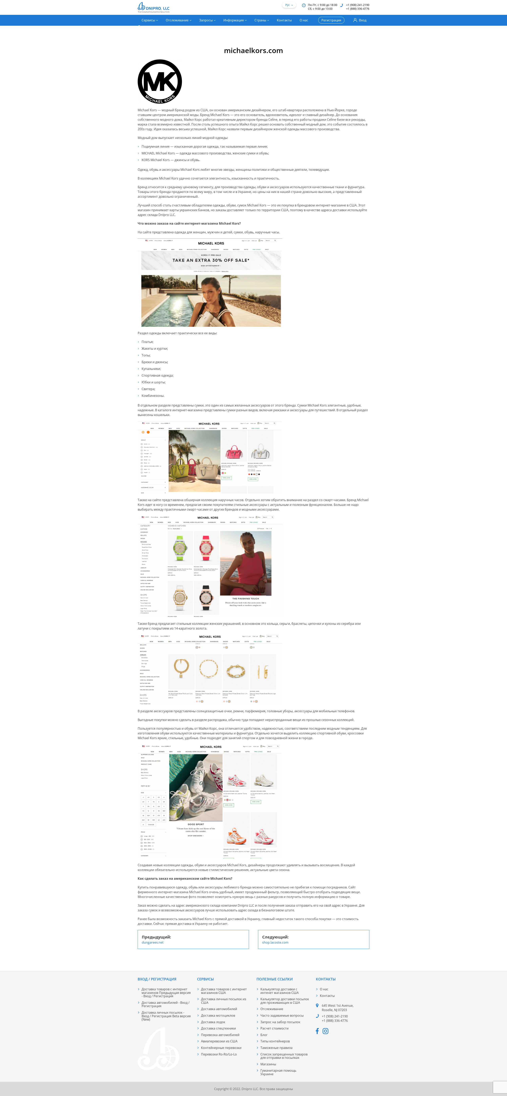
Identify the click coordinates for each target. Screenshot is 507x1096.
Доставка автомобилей (219, 1009)
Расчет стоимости (274, 1028)
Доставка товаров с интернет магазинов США (224, 991)
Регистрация (331, 20)
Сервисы (148, 20)
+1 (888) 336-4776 (357, 8)
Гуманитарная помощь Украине (278, 1072)
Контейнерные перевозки (221, 1048)
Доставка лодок (213, 1022)
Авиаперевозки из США (219, 1041)
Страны (260, 20)
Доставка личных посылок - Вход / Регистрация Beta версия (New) (166, 1016)
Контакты (284, 20)
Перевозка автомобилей (220, 1035)
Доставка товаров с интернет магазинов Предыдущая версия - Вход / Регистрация (166, 992)
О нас (304, 20)
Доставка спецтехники (218, 1028)
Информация (233, 20)
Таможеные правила (276, 1048)
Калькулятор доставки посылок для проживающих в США (284, 1001)
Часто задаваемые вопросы (282, 1015)
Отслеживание (177, 20)
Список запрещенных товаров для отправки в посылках (284, 1056)
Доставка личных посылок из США (223, 1001)
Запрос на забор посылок (280, 1022)
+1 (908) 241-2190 (357, 5)
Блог (264, 1035)
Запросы (206, 20)
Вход (362, 20)
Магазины (268, 1064)
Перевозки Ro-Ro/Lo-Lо (219, 1054)
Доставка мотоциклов (218, 1015)
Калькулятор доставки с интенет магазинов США (279, 991)
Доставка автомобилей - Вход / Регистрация (166, 1004)
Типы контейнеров (275, 1041)
